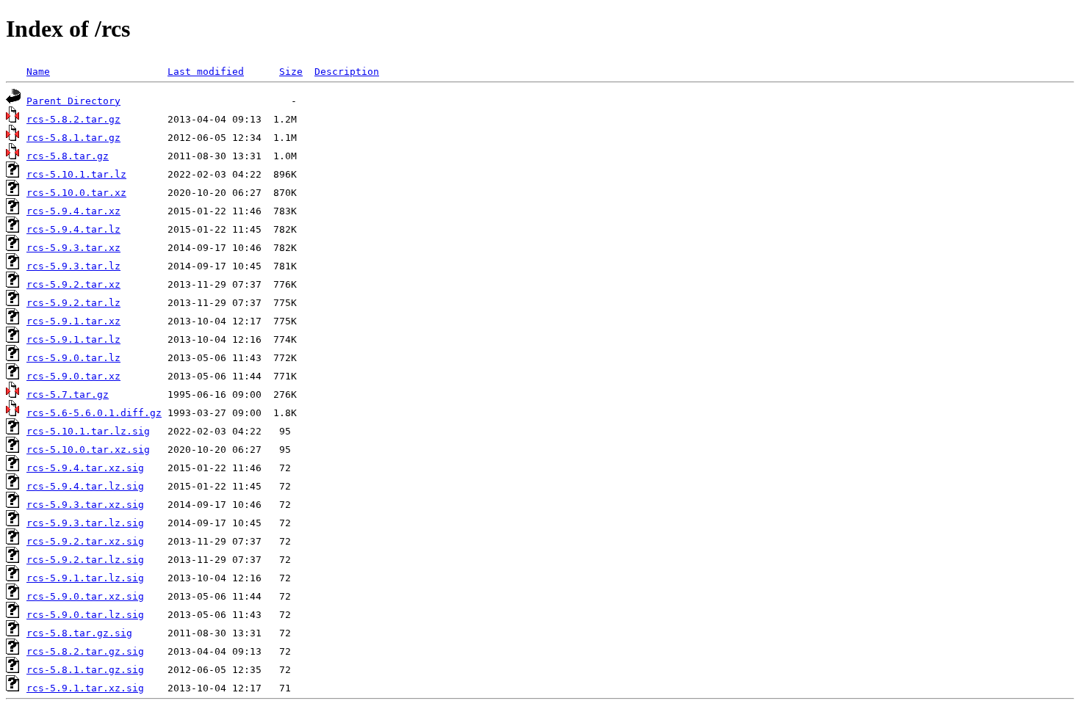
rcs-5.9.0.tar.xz (73, 376)
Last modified (206, 71)
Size (291, 71)
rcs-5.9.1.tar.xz (73, 321)
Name (38, 71)
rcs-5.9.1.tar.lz (73, 339)
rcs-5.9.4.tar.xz (73, 211)
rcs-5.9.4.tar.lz (73, 229)
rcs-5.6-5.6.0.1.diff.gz (94, 412)
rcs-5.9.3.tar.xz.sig (85, 504)
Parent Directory (73, 100)
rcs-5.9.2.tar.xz (73, 284)
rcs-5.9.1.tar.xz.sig (85, 688)
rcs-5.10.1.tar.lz (76, 174)
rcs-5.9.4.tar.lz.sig (85, 486)
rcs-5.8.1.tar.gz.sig (85, 669)
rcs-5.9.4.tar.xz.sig (85, 467)
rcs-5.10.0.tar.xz (76, 192)
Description (346, 71)
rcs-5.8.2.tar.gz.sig (85, 651)
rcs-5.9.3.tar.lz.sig (85, 522)
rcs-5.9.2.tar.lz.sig (85, 559)
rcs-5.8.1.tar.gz (73, 137)
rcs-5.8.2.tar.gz (73, 119)
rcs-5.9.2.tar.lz (73, 302)
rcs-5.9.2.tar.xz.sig (85, 541)
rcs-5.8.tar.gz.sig (79, 633)
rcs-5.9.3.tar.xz (73, 247)
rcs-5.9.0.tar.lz (73, 357)
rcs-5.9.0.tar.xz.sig (85, 596)
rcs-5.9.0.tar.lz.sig (85, 614)
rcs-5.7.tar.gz (67, 394)
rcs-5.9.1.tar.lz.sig (85, 577)
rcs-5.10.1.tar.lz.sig (88, 431)
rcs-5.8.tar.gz (67, 155)
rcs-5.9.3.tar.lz (73, 266)
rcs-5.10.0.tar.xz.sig (88, 449)
